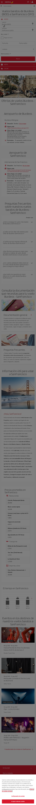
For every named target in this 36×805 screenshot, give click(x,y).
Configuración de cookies (18, 796)
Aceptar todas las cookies (18, 801)
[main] (18, 789)
